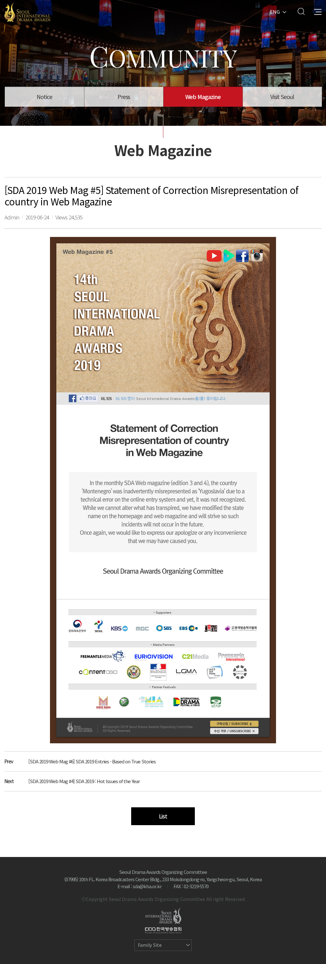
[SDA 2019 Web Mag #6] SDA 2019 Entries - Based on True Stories (92, 761)
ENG (275, 11)
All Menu (318, 11)
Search (301, 11)
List (163, 816)
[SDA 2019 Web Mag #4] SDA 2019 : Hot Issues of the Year (84, 781)
